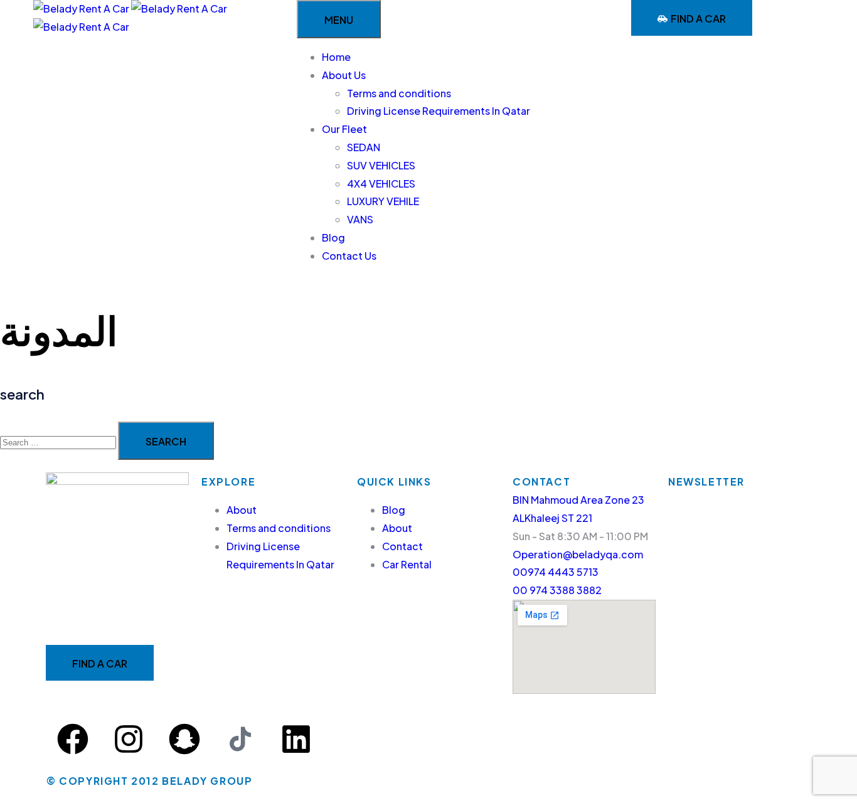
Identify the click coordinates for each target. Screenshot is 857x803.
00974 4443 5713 (556, 571)
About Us (344, 75)
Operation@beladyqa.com (578, 554)
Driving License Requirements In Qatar (438, 110)
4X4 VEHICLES (381, 183)
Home (336, 56)
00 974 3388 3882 (557, 590)
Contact (402, 546)
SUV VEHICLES (381, 165)
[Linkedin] (296, 739)
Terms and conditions (399, 93)
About (241, 509)
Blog (333, 237)
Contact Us (349, 255)
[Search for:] (59, 441)
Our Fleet (344, 129)
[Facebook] (73, 739)
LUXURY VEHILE (383, 201)
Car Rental (407, 564)
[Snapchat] (184, 739)
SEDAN (363, 147)
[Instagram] (129, 739)
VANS (360, 219)
